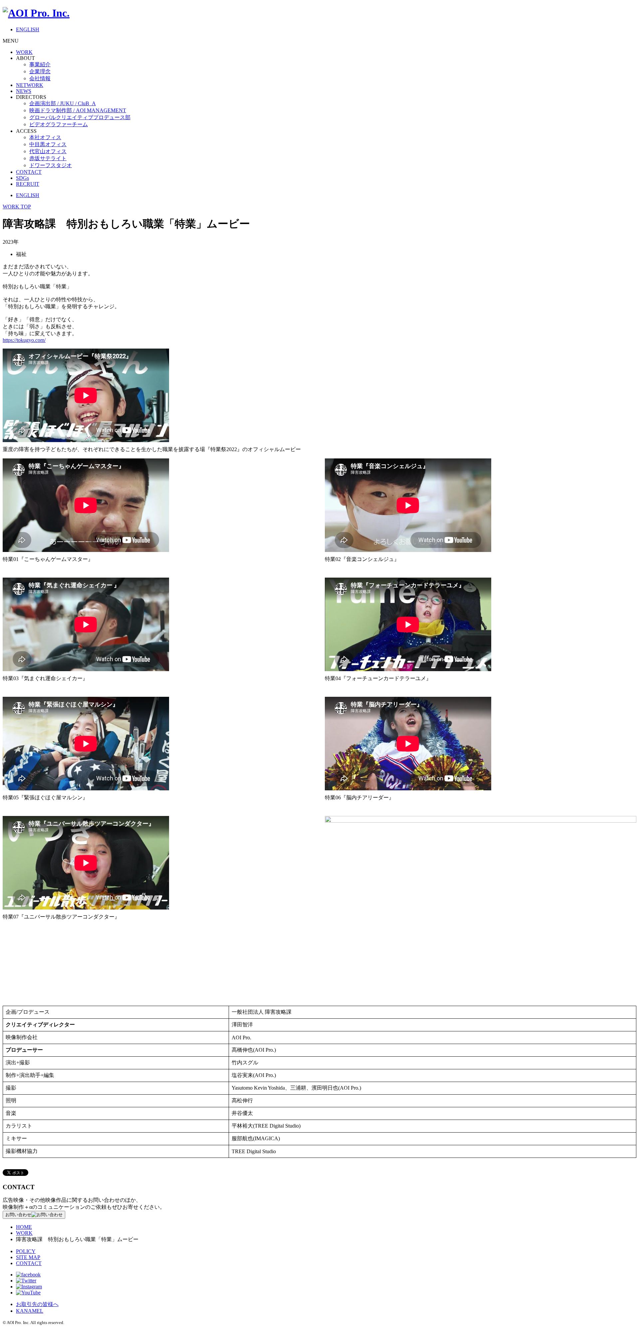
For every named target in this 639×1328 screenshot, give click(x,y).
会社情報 (40, 78)
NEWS (23, 91)
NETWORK (29, 85)
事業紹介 (40, 64)
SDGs (22, 178)
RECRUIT (27, 184)
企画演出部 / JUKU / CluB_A (62, 103)
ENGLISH (27, 29)
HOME (24, 1227)
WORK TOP (17, 206)
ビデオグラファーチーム (58, 124)
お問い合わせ (18, 1214)
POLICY (26, 1251)
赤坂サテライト (48, 158)
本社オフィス (45, 137)
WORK (24, 52)
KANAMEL (29, 1311)
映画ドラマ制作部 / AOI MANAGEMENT (77, 110)
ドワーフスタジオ (50, 165)
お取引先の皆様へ (37, 1304)
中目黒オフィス (48, 144)
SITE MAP (28, 1257)
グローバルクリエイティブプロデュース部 (79, 117)
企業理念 (40, 71)
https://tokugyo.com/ (24, 340)
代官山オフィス (48, 151)
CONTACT (29, 172)
